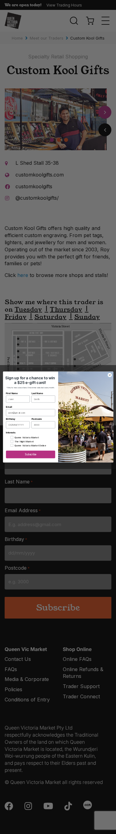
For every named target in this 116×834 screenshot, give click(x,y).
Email (9, 407)
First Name (12, 393)
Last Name (37, 393)
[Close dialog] (109, 374)
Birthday (10, 419)
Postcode (36, 419)
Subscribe (31, 454)
